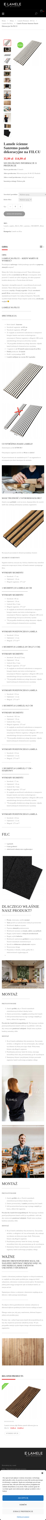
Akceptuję (23, 1498)
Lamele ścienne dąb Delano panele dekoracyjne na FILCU (23, 1426)
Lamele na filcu (7, 23)
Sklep (12, 21)
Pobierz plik (21, 181)
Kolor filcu (7, 199)
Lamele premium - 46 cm (26, 21)
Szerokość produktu (10, 194)
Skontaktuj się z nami (9, 1465)
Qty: (5, 206)
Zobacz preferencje (23, 1511)
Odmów (23, 1505)
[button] (42, 1473)
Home (4, 21)
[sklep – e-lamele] (15, 5)
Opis (5, 246)
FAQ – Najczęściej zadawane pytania (14, 1469)
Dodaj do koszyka (14, 214)
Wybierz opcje (12, 1433)
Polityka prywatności (23, 1517)
